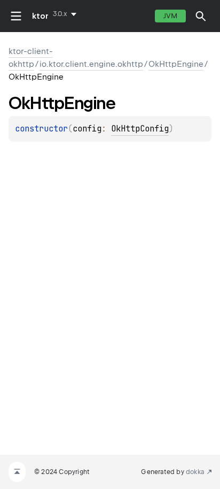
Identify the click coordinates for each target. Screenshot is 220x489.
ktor (40, 16)
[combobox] (66, 14)
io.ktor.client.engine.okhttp (91, 64)
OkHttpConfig (140, 128)
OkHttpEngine (175, 64)
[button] (200, 16)
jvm (170, 16)
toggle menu (16, 16)
